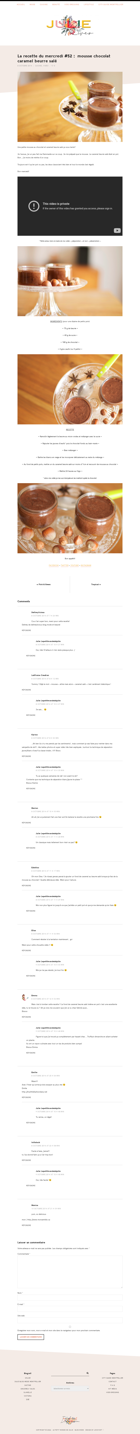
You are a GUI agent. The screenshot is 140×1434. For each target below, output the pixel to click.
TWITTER (64, 565)
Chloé (28, 1378)
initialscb (35, 1142)
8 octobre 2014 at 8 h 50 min (45, 738)
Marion (34, 808)
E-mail (21, 1304)
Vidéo (46, 66)
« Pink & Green (44, 584)
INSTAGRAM (86, 565)
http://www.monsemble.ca (38, 1219)
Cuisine (38, 66)
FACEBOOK (54, 565)
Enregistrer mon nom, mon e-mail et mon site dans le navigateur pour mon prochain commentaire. (59, 1330)
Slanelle (28, 1392)
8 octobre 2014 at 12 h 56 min (45, 999)
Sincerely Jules (28, 1389)
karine (34, 735)
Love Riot (98, 1430)
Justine (27, 1385)
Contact (113, 1381)
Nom (20, 1292)
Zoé (27, 1399)
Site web (21, 1315)
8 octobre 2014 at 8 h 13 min (45, 679)
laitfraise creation (40, 675)
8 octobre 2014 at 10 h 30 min (50, 770)
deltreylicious (38, 612)
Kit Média (112, 1389)
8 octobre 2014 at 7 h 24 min (45, 616)
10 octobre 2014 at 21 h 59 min (46, 1208)
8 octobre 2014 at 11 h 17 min (45, 871)
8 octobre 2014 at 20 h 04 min (45, 1076)
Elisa (33, 930)
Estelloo (35, 867)
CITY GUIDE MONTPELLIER (112, 1378)
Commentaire (24, 1253)
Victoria (28, 1396)
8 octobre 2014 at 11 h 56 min (45, 934)
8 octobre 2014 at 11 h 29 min (50, 900)
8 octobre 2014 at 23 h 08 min (45, 1146)
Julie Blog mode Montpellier (27, 1381)
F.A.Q (112, 1385)
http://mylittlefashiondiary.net (34, 1091)
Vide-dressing (112, 1392)
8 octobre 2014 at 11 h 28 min (50, 837)
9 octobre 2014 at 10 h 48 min (50, 1031)
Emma (34, 995)
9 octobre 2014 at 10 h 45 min (50, 965)
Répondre (26, 630)
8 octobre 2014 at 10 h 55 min (45, 811)
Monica (34, 1205)
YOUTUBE (74, 565)
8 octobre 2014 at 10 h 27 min (50, 644)
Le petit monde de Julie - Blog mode (70, 25)
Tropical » (96, 584)
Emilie (34, 1072)
